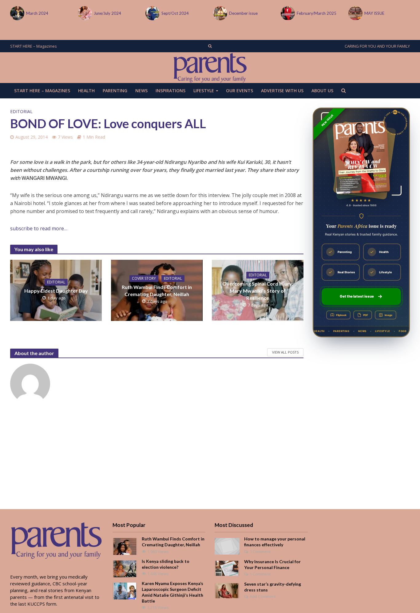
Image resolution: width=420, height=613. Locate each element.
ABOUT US (322, 90)
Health (86, 90)
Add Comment (263, 596)
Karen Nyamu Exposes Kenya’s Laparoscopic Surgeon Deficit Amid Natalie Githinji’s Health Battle (172, 592)
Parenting (115, 90)
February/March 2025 (316, 13)
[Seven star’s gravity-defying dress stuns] (227, 590)
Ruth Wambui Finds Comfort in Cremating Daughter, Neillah (157, 290)
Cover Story (144, 278)
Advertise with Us (282, 90)
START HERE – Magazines (33, 46)
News (141, 90)
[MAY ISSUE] (354, 13)
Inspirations (170, 90)
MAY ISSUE (374, 13)
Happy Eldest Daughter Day (56, 291)
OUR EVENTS (239, 90)
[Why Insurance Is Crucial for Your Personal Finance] (227, 567)
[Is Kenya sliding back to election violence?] (124, 568)
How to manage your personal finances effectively (274, 541)
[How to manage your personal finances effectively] (227, 546)
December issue (243, 13)
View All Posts (285, 352)
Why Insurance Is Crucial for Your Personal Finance (272, 564)
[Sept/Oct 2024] (151, 13)
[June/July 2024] (84, 13)
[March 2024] (16, 13)
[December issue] (219, 13)
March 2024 (37, 13)
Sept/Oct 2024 (175, 13)
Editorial (21, 111)
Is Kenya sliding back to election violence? (165, 564)
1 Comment (260, 551)
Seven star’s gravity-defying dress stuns (272, 586)
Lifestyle (203, 90)
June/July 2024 (107, 13)
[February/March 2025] (287, 13)
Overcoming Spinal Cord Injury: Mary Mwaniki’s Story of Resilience (257, 291)
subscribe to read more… (38, 228)
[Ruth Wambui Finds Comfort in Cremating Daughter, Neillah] (124, 546)
